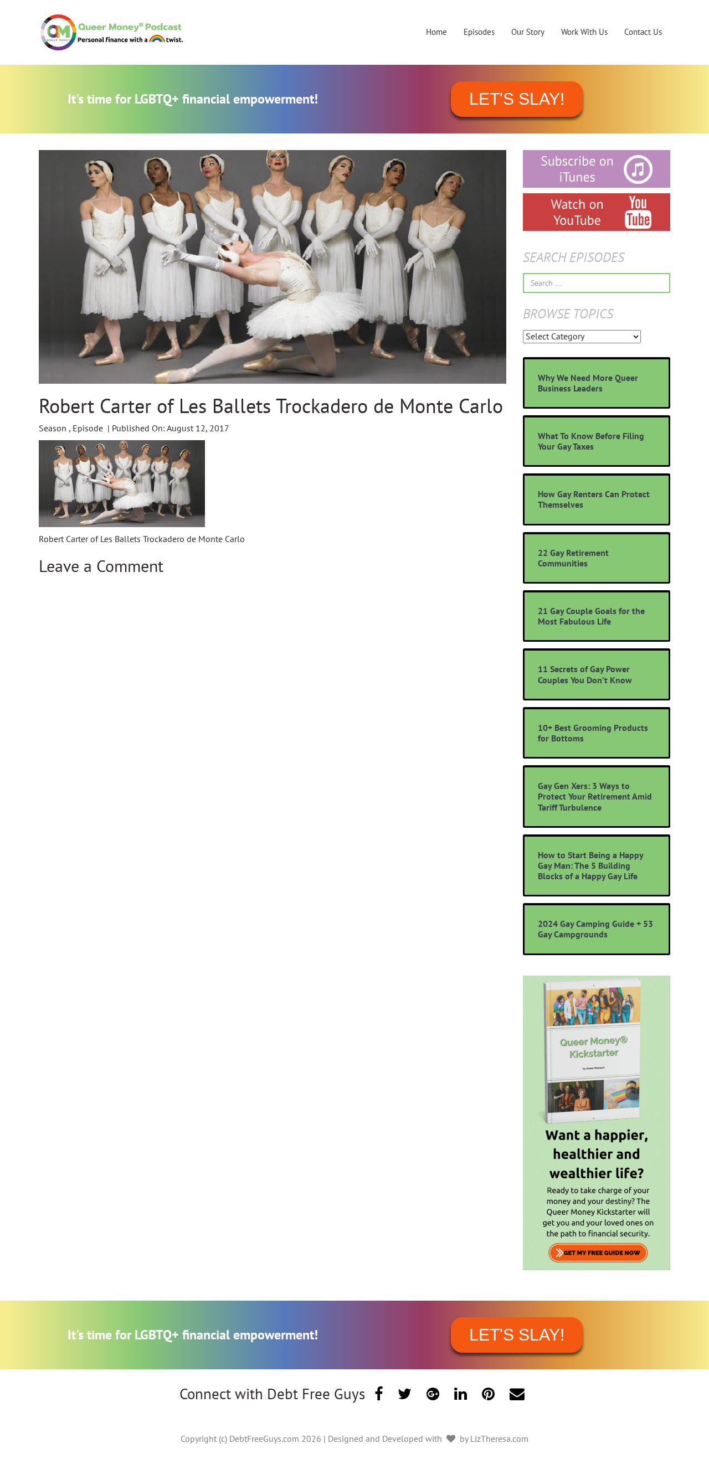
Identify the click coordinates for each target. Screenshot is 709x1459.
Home (436, 32)
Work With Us (584, 32)
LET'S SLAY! (516, 99)
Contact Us (643, 32)
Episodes (479, 32)
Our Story (527, 32)
